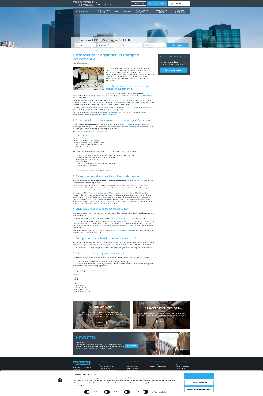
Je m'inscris (131, 346)
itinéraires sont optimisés (127, 221)
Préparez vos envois (132, 368)
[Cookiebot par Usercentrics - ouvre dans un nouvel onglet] (60, 392)
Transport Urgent (82, 11)
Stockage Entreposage (180, 11)
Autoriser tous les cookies (199, 376)
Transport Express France (102, 11)
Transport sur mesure (161, 11)
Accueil (75, 50)
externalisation (98, 199)
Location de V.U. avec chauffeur (141, 11)
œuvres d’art (96, 107)
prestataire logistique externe (123, 230)
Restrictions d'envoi (131, 370)
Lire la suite (101, 322)
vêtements (110, 107)
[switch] (107, 392)
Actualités (81, 50)
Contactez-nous (180, 368)
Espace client (139, 3)
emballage (133, 127)
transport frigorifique (109, 113)
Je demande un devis (173, 70)
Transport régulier (122, 11)
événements (148, 95)
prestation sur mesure (129, 107)
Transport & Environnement (158, 366)
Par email (179, 365)
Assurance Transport (132, 366)
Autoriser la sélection (199, 382)
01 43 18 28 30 (180, 3)
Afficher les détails (159, 392)
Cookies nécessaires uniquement (199, 389)
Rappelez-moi (178, 45)
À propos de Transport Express (159, 365)
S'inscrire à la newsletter (183, 366)
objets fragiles (94, 140)
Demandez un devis (156, 3)
